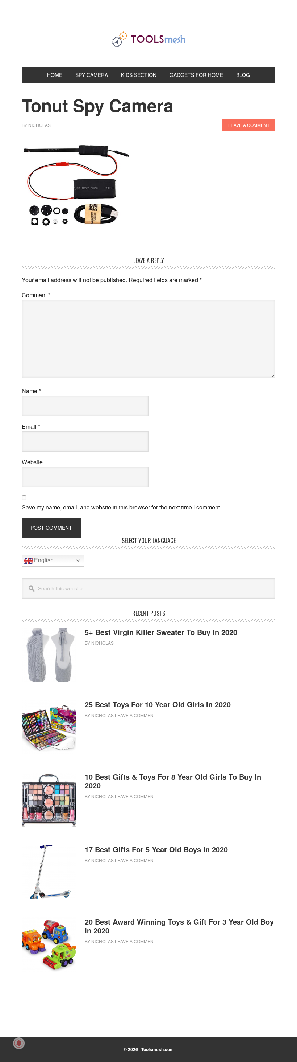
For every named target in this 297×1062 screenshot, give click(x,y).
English (43, 560)
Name (31, 391)
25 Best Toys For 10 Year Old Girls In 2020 (158, 704)
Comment (36, 295)
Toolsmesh (148, 39)
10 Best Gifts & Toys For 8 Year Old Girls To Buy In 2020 (173, 780)
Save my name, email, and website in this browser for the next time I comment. (121, 507)
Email (31, 426)
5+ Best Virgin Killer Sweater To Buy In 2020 (161, 632)
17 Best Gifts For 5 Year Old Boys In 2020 (156, 849)
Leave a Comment (248, 125)
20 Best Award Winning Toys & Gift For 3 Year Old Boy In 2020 (179, 925)
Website (32, 462)
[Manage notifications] (19, 1043)
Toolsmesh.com (157, 1049)
